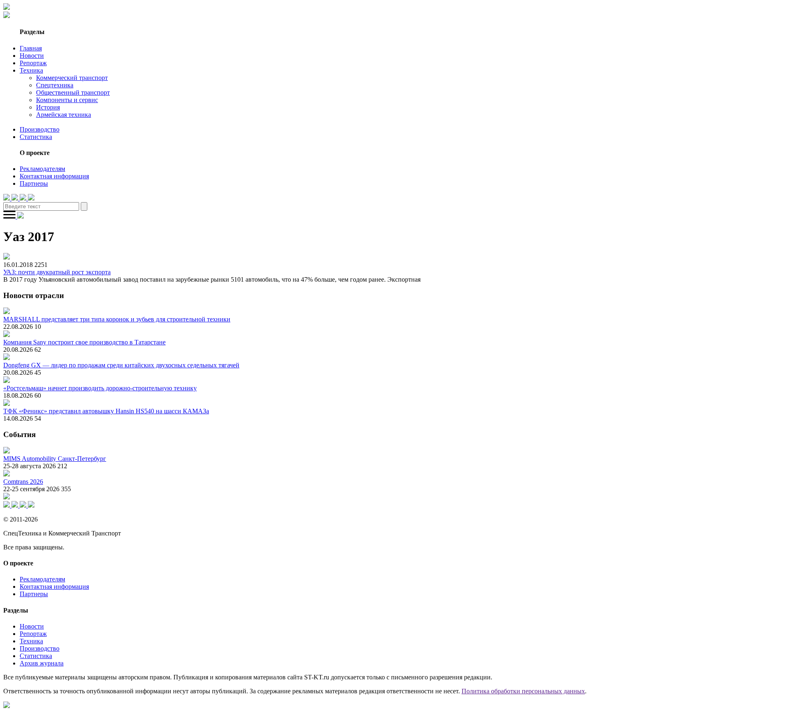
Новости (32, 55)
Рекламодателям (42, 168)
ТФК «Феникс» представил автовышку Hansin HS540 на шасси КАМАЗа (106, 411)
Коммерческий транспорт (72, 77)
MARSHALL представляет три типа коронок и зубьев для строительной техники (116, 319)
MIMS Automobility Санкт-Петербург (54, 458)
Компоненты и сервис (67, 99)
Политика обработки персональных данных (523, 691)
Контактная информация (54, 176)
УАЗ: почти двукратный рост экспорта (57, 272)
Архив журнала (42, 663)
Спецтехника (54, 85)
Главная (31, 48)
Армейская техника (63, 114)
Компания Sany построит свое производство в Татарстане (84, 342)
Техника (31, 70)
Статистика (36, 136)
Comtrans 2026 (23, 481)
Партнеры (34, 183)
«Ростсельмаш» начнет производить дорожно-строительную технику (100, 388)
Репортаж (33, 62)
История (48, 107)
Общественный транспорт (73, 92)
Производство (39, 129)
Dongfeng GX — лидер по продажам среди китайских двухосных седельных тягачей (121, 365)
